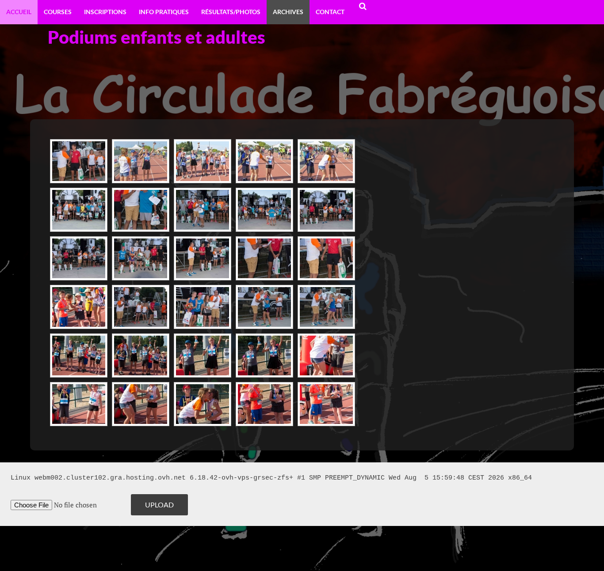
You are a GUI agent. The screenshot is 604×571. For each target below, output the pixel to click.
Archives (288, 11)
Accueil (18, 11)
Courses (58, 11)
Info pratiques (164, 11)
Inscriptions (105, 11)
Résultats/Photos (230, 11)
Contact (330, 11)
